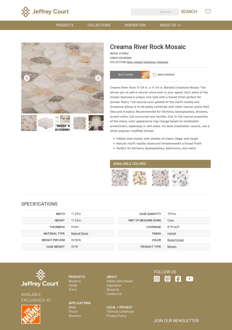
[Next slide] (98, 78)
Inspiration (135, 25)
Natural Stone (79, 233)
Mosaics (75, 281)
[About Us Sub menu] (179, 25)
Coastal (138, 62)
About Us (168, 25)
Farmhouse (149, 62)
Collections (99, 25)
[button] (28, 123)
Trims (73, 289)
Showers (75, 315)
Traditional (162, 62)
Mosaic (172, 246)
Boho (130, 62)
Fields (73, 285)
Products (64, 25)
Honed (171, 233)
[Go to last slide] (27, 78)
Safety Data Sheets (120, 281)
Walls (72, 307)
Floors (73, 311)
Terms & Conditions (120, 311)
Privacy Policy (116, 315)
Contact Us (114, 293)
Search (189, 11)
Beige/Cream (175, 240)
